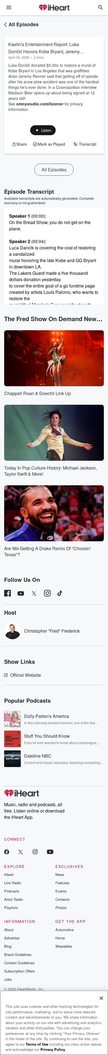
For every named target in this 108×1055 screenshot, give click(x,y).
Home (60, 938)
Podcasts (11, 891)
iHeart (9, 874)
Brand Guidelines (18, 954)
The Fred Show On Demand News (52, 318)
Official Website (25, 675)
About (9, 929)
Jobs (8, 979)
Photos (61, 907)
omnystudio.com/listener (39, 103)
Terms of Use (37, 1044)
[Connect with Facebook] (6, 851)
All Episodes (23, 24)
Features (62, 882)
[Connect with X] (20, 851)
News (59, 874)
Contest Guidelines (19, 962)
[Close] (101, 998)
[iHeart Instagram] (35, 851)
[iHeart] (54, 8)
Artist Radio (13, 899)
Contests (62, 899)
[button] (43, 130)
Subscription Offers (19, 971)
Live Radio (12, 882)
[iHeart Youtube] (50, 851)
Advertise (11, 938)
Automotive (64, 929)
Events (61, 891)
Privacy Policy (52, 1049)
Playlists (11, 907)
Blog (7, 946)
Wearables (63, 946)
